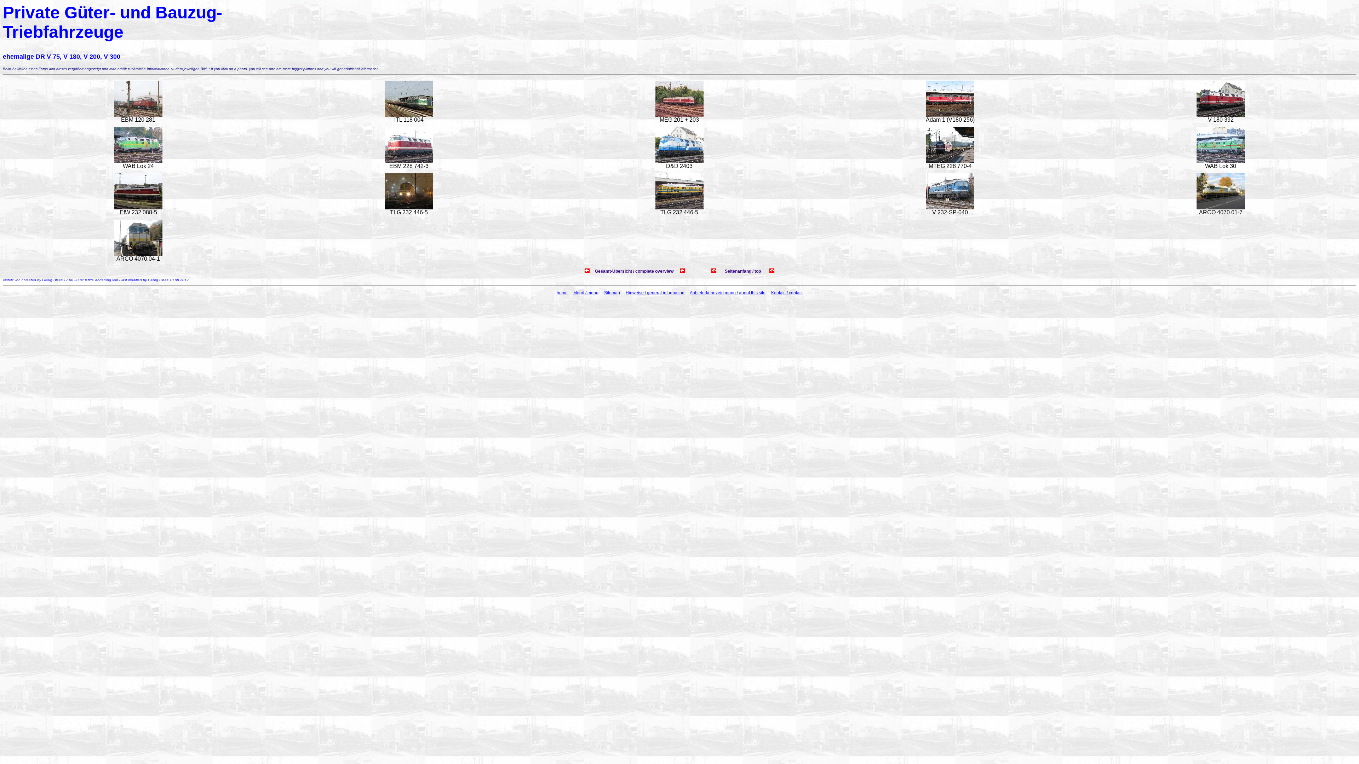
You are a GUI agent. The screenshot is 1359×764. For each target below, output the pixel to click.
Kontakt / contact (787, 292)
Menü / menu (585, 292)
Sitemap (612, 292)
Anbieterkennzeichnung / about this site (727, 292)
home (562, 292)
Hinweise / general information (655, 292)
